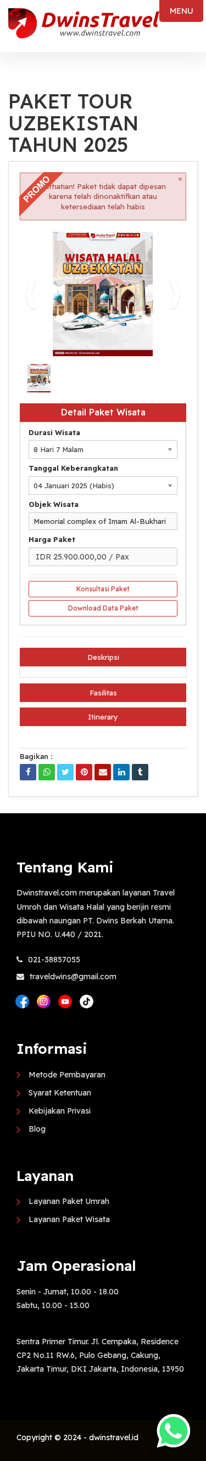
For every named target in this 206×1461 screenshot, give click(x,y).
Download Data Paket (103, 608)
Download (156, 244)
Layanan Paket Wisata (69, 1219)
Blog (37, 1129)
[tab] (103, 657)
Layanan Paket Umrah (69, 1201)
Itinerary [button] (103, 716)
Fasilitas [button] (103, 692)
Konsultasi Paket (103, 589)
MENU (181, 10)
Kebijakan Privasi (60, 1111)
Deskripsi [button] (103, 657)
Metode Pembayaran (67, 1075)
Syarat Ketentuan (60, 1093)
